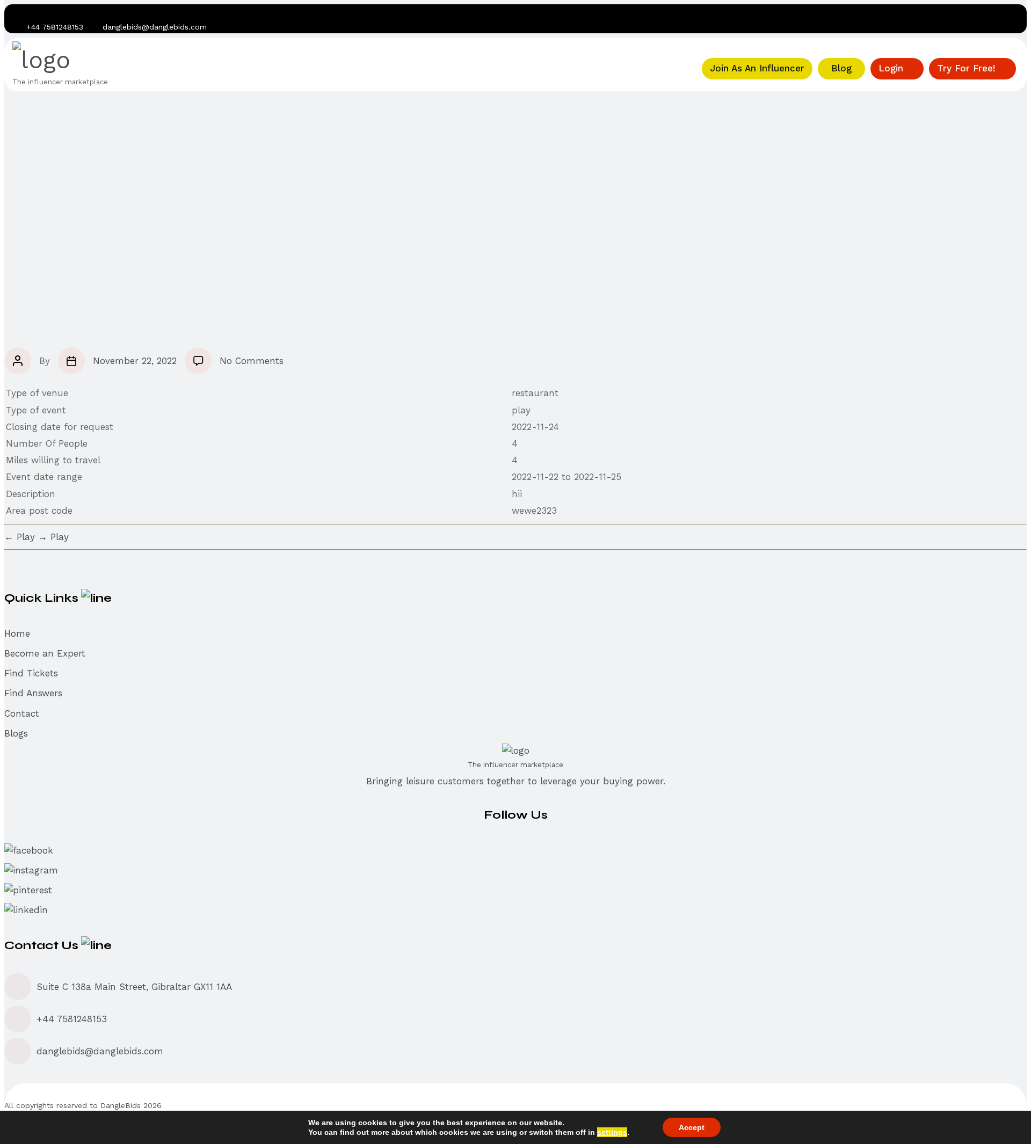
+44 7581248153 (72, 1019)
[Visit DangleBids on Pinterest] (52, 12)
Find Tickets (31, 673)
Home (17, 633)
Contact (21, 713)
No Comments (252, 360)
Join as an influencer (757, 68)
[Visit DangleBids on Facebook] (19, 12)
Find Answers (33, 693)
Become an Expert (44, 653)
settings (612, 1132)
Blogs (16, 733)
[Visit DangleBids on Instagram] (36, 12)
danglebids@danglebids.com (155, 27)
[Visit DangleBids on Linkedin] (69, 12)
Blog (841, 68)
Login (890, 68)
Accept (692, 1127)
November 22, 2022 (135, 360)
